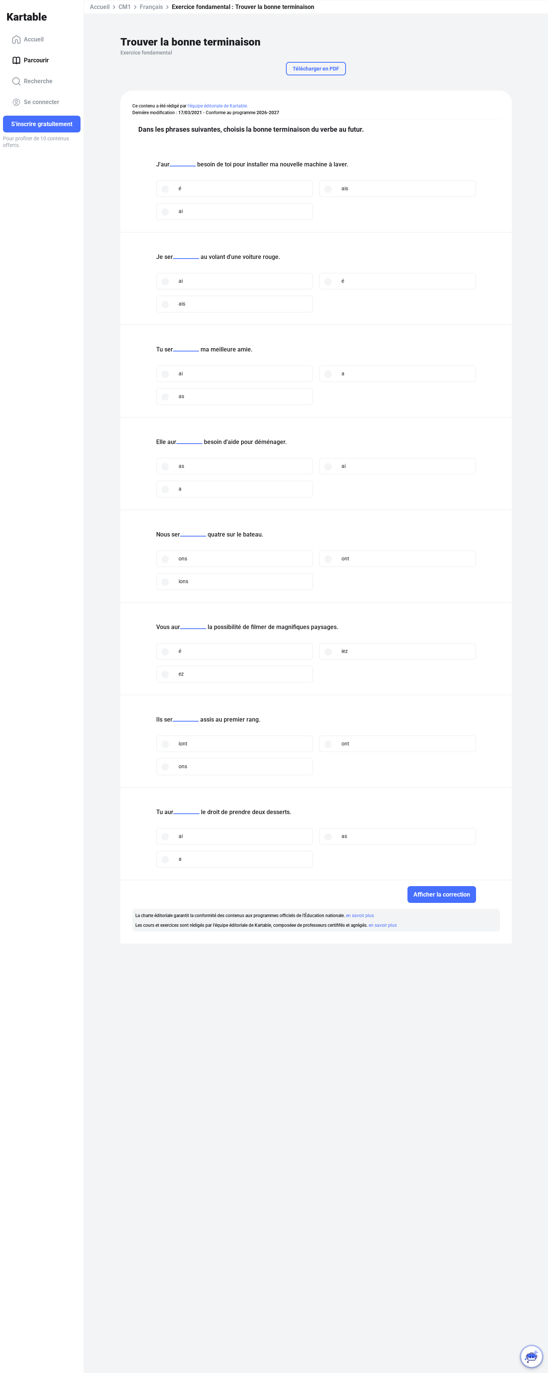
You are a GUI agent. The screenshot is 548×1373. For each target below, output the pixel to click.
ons (183, 559)
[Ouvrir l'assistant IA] (531, 1356)
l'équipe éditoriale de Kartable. (218, 106)
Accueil (34, 39)
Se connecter (41, 102)
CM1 (125, 6)
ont (345, 559)
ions (183, 581)
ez (181, 674)
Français (151, 6)
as (181, 396)
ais (344, 188)
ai (181, 211)
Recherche (38, 81)
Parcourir (36, 60)
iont (183, 744)
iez (344, 651)
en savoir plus (360, 915)
